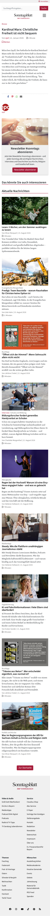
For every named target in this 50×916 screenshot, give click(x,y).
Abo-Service (31, 806)
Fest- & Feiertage (8, 869)
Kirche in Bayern (8, 806)
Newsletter (31, 830)
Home (4, 24)
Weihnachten (7, 881)
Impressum (31, 839)
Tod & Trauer (6, 898)
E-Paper (30, 810)
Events (29, 873)
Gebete (29, 877)
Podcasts (5, 818)
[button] (6, 42)
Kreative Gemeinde (34, 869)
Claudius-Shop (32, 802)
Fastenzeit (6, 865)
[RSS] (40, 910)
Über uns (30, 843)
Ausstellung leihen (34, 861)
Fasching (5, 861)
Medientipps (6, 810)
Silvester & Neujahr (9, 877)
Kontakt (30, 822)
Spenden (30, 896)
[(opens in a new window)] (10, 910)
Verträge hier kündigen (36, 814)
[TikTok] (28, 910)
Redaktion (31, 826)
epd (7, 38)
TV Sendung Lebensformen (12, 826)
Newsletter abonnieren (25, 169)
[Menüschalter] (44, 15)
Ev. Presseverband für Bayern (35, 848)
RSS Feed (30, 892)
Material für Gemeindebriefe (33, 887)
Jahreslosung (32, 881)
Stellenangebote (33, 818)
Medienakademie (33, 865)
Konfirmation (7, 890)
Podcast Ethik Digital (10, 814)
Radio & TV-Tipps (8, 822)
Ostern (4, 873)
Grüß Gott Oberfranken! (11, 802)
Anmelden (44, 1)
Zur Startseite (25, 767)
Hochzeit (5, 894)
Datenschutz (31, 834)
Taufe (4, 885)
